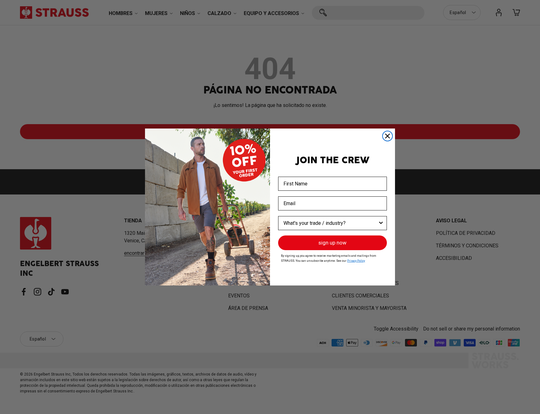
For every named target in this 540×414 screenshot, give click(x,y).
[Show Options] (381, 223)
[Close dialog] (387, 136)
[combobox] (330, 223)
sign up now (332, 243)
